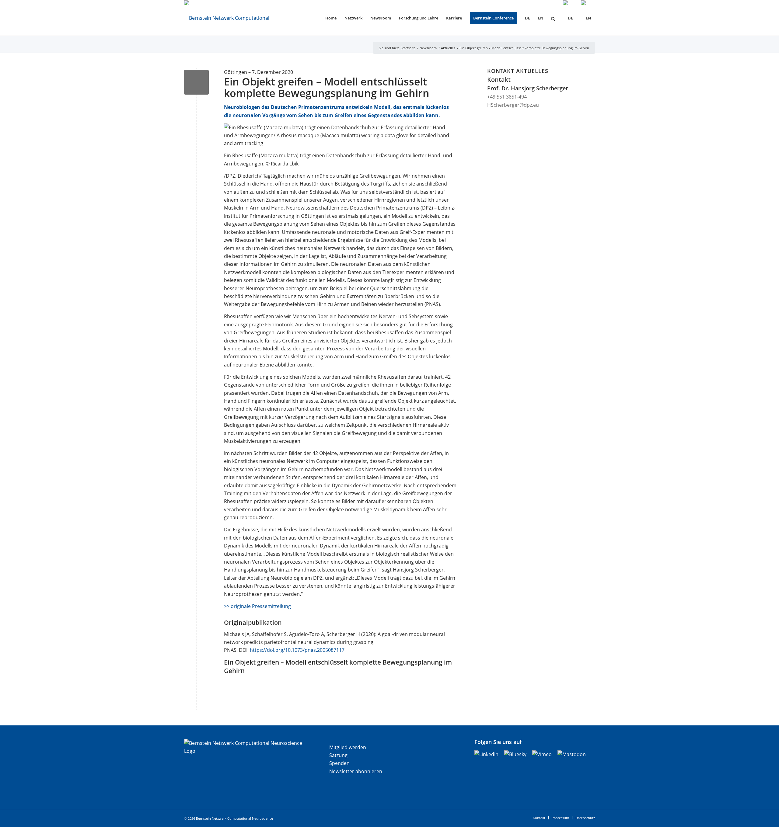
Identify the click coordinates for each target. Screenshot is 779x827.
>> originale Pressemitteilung (257, 606)
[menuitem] (331, 18)
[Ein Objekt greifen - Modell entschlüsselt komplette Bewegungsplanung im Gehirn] (196, 82)
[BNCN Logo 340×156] (237, 18)
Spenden (339, 763)
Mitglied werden (347, 747)
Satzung (338, 755)
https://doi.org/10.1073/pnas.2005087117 (297, 650)
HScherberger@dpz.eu (513, 105)
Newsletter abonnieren (355, 771)
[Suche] (553, 18)
